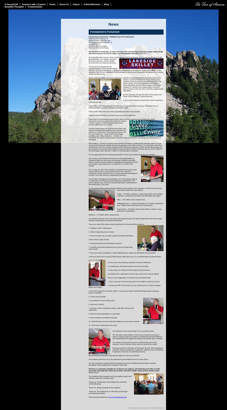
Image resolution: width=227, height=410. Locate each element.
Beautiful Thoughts (14, 7)
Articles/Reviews (92, 4)
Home (52, 4)
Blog (106, 4)
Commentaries (35, 7)
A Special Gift (11, 4)
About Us (64, 4)
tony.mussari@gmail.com (118, 397)
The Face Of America (210, 4)
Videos (76, 4)
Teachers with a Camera (34, 4)
